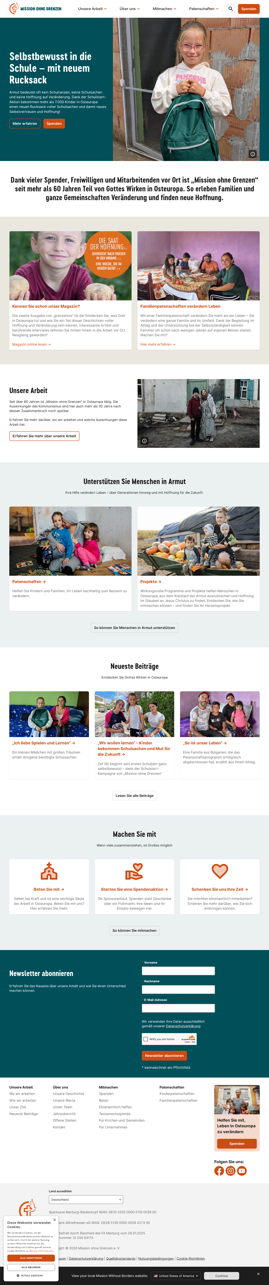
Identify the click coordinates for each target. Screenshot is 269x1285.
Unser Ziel (17, 1107)
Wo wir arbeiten (22, 1094)
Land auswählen (60, 1191)
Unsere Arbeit (21, 1087)
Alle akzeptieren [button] (31, 1258)
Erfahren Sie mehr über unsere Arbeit (44, 436)
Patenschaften (172, 1087)
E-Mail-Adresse (154, 1000)
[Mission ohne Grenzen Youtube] (242, 1171)
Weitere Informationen (41, 1250)
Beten (104, 1100)
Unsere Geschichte (68, 1094)
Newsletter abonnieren (164, 1056)
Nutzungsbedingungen (156, 1258)
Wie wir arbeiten (22, 1100)
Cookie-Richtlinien (191, 1258)
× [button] (54, 1220)
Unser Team (62, 1107)
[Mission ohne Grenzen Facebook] (219, 1171)
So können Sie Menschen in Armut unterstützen (134, 628)
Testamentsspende (114, 1114)
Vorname (149, 962)
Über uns (60, 1087)
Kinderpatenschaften (177, 1094)
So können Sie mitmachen (134, 930)
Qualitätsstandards (120, 1258)
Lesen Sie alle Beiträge (135, 796)
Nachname (151, 981)
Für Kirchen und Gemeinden (122, 1120)
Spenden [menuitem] (248, 9)
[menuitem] (39, 9)
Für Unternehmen (113, 1127)
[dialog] (31, 1248)
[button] (31, 1275)
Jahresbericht (64, 1114)
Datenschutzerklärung (183, 1026)
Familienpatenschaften (178, 1100)
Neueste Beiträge (23, 1114)
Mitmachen (108, 1087)
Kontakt (59, 1127)
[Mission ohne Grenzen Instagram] (231, 1171)
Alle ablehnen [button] (31, 1267)
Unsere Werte (64, 1100)
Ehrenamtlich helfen (115, 1107)
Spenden (54, 123)
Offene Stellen (64, 1120)
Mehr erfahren (25, 123)
